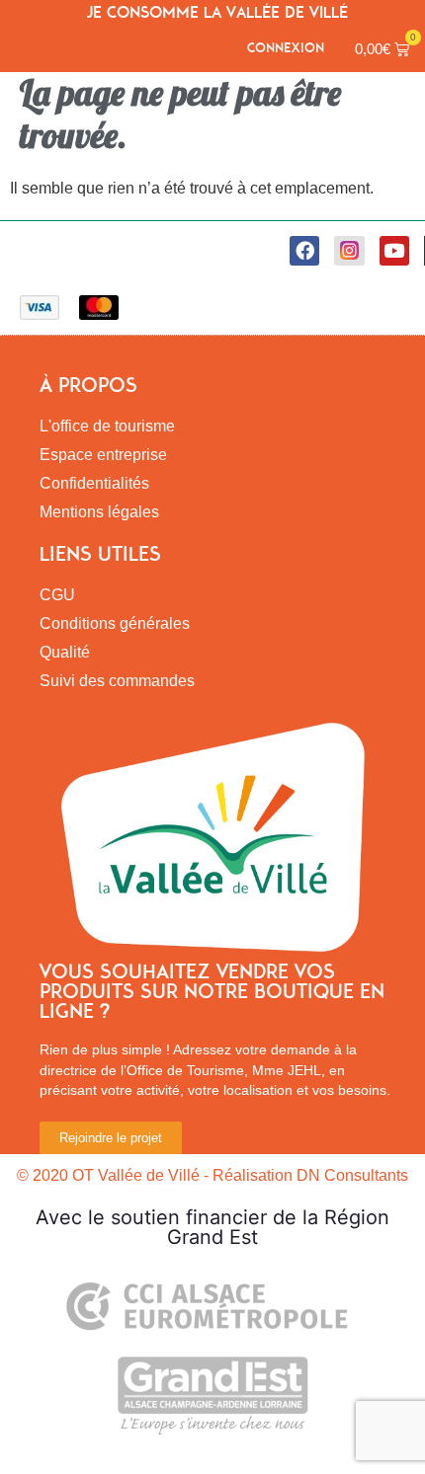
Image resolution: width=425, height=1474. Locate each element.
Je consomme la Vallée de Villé (217, 12)
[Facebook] (304, 251)
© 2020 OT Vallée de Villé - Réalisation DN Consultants (212, 1175)
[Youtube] (394, 251)
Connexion (285, 47)
